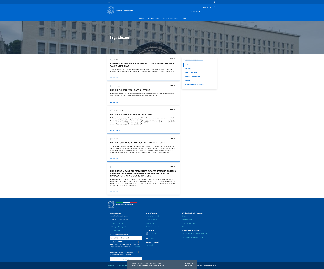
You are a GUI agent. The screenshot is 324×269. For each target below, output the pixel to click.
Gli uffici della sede (115, 230)
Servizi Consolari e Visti (188, 223)
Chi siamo (185, 216)
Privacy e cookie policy (122, 266)
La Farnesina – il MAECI (152, 216)
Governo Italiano (111, 2)
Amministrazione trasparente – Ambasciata (194, 233)
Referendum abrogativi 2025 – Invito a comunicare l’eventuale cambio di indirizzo (142, 64)
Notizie (184, 227)
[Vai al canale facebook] (213, 7)
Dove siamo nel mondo (152, 227)
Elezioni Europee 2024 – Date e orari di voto (132, 114)
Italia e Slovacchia (187, 220)
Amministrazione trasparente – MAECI (193, 237)
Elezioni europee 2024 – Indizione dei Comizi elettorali (137, 142)
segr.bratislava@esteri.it (120, 227)
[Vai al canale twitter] (210, 7)
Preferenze (189, 263)
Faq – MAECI (149, 245)
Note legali (111, 266)
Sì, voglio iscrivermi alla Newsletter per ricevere (121, 252)
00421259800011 (117, 223)
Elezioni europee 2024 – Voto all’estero (130, 90)
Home (111, 33)
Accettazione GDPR (116, 242)
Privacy (135, 246)
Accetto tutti (188, 265)
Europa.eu (151, 238)
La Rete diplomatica (151, 220)
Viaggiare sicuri (150, 223)
